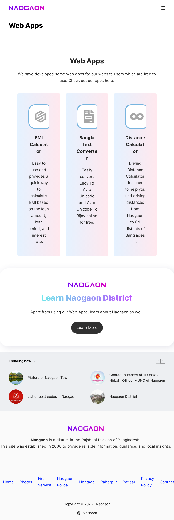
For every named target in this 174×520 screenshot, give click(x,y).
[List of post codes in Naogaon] (16, 396)
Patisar (129, 482)
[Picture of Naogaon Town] (16, 377)
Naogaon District (123, 396)
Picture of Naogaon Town (48, 377)
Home (8, 482)
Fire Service (44, 481)
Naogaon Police (65, 481)
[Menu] (163, 8)
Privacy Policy (147, 481)
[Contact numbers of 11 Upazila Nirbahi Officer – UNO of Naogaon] (97, 377)
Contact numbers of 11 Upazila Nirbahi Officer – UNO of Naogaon (137, 378)
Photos (25, 482)
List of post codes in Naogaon (52, 396)
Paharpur (108, 482)
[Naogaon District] (97, 396)
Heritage (87, 482)
